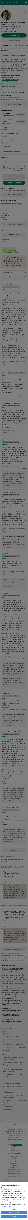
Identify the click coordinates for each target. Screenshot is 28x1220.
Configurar (14, 1209)
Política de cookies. (6, 1206)
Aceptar (14, 1216)
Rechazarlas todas (14, 1212)
